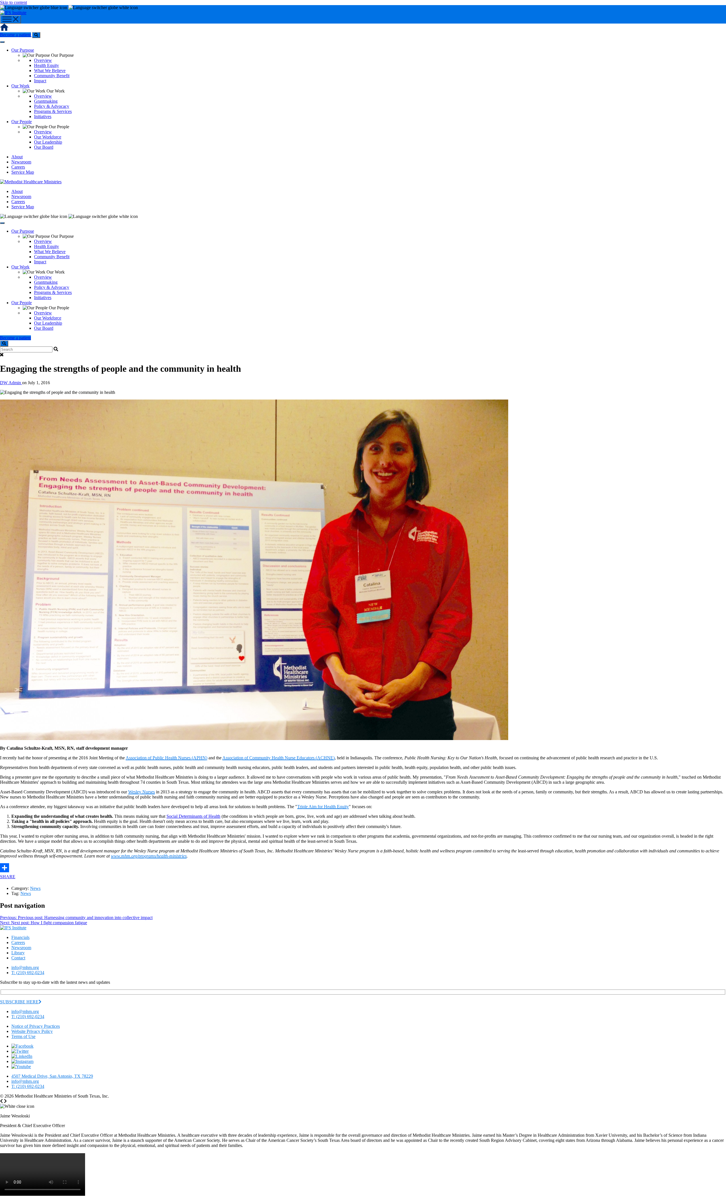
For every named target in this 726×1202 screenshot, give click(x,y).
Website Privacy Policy (32, 1031)
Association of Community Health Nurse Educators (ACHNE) (278, 757)
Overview (43, 60)
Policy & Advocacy (51, 106)
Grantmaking (46, 101)
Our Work (20, 85)
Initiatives (42, 116)
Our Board (43, 147)
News (35, 888)
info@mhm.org (25, 967)
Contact (18, 957)
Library (18, 952)
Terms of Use (23, 1036)
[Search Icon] (36, 35)
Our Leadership (48, 142)
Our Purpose (22, 50)
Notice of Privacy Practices (35, 1026)
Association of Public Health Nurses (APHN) (166, 757)
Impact (40, 80)
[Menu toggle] (10, 19)
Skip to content (13, 2)
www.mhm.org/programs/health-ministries (149, 856)
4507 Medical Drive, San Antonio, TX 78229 (52, 1076)
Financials (20, 937)
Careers (18, 167)
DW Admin (11, 382)
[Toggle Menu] (2, 42)
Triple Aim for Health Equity (323, 806)
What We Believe (50, 70)
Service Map (22, 172)
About (17, 156)
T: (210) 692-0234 (27, 972)
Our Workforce (47, 137)
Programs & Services (53, 111)
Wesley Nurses (141, 791)
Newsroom (21, 161)
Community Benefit (51, 75)
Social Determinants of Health (193, 816)
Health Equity (46, 65)
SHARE (7, 876)
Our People (21, 121)
